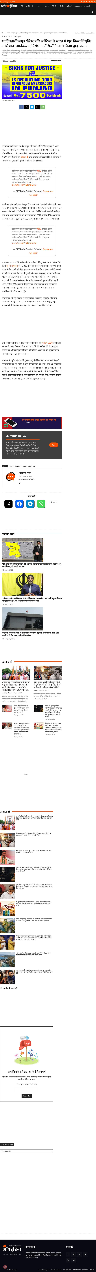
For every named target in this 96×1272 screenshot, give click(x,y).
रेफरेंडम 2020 (47, 342)
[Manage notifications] (5, 1267)
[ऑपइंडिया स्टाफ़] (10, 477)
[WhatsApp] (92, 1)
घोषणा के (24, 157)
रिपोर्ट (8, 33)
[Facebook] (81, 1)
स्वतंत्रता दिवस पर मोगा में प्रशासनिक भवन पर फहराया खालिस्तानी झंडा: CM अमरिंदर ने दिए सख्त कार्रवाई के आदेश (30, 634)
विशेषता (35, 690)
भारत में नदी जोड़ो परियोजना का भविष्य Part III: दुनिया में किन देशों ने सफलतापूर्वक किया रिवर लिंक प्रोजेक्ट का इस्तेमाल (34, 920)
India (11, 466)
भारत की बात (5, 678)
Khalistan (17, 466)
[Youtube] (94, 1)
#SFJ (39, 171)
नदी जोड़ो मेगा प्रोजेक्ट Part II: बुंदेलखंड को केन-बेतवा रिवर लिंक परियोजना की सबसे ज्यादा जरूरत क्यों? (33, 954)
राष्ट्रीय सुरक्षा (14, 33)
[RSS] (86, 1)
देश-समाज (4, 36)
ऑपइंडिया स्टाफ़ (56, 61)
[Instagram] (84, 1)
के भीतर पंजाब (12, 265)
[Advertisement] (14, 754)
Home (4, 33)
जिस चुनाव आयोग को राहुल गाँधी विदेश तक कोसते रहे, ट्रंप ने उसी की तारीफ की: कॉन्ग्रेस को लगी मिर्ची (47, 684)
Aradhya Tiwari (7, 693)
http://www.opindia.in (25, 476)
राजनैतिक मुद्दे (37, 678)
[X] (89, 1)
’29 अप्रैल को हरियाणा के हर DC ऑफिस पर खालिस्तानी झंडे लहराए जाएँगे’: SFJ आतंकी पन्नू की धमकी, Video (31, 565)
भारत (34, 466)
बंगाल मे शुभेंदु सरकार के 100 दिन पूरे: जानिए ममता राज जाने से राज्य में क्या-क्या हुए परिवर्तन (21, 709)
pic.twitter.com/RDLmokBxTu (24, 185)
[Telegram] (32, 107)
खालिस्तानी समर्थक (26, 466)
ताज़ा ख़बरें (5, 811)
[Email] (37, 107)
